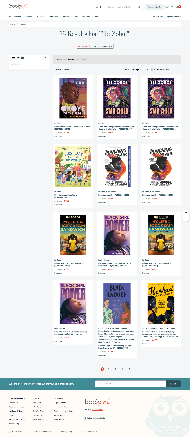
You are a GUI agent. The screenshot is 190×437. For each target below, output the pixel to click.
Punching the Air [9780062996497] (113, 195)
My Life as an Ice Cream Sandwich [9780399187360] (156, 264)
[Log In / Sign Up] (167, 6)
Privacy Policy (66, 431)
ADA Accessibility (90, 431)
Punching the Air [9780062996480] (157, 195)
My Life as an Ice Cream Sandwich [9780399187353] (68, 264)
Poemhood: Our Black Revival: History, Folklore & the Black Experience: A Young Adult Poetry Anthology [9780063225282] (160, 334)
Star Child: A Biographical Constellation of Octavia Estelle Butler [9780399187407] (116, 127)
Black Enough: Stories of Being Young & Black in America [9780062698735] (115, 346)
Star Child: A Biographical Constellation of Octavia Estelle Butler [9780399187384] (160, 127)
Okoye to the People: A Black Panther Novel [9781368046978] (72, 127)
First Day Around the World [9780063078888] (65, 196)
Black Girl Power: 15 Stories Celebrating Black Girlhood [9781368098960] (70, 333)
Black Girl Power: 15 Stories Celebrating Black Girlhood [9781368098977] (114, 264)
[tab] (84, 46)
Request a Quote (154, 7)
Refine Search (82, 59)
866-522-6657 (97, 410)
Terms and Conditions (42, 431)
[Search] (139, 7)
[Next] (175, 369)
